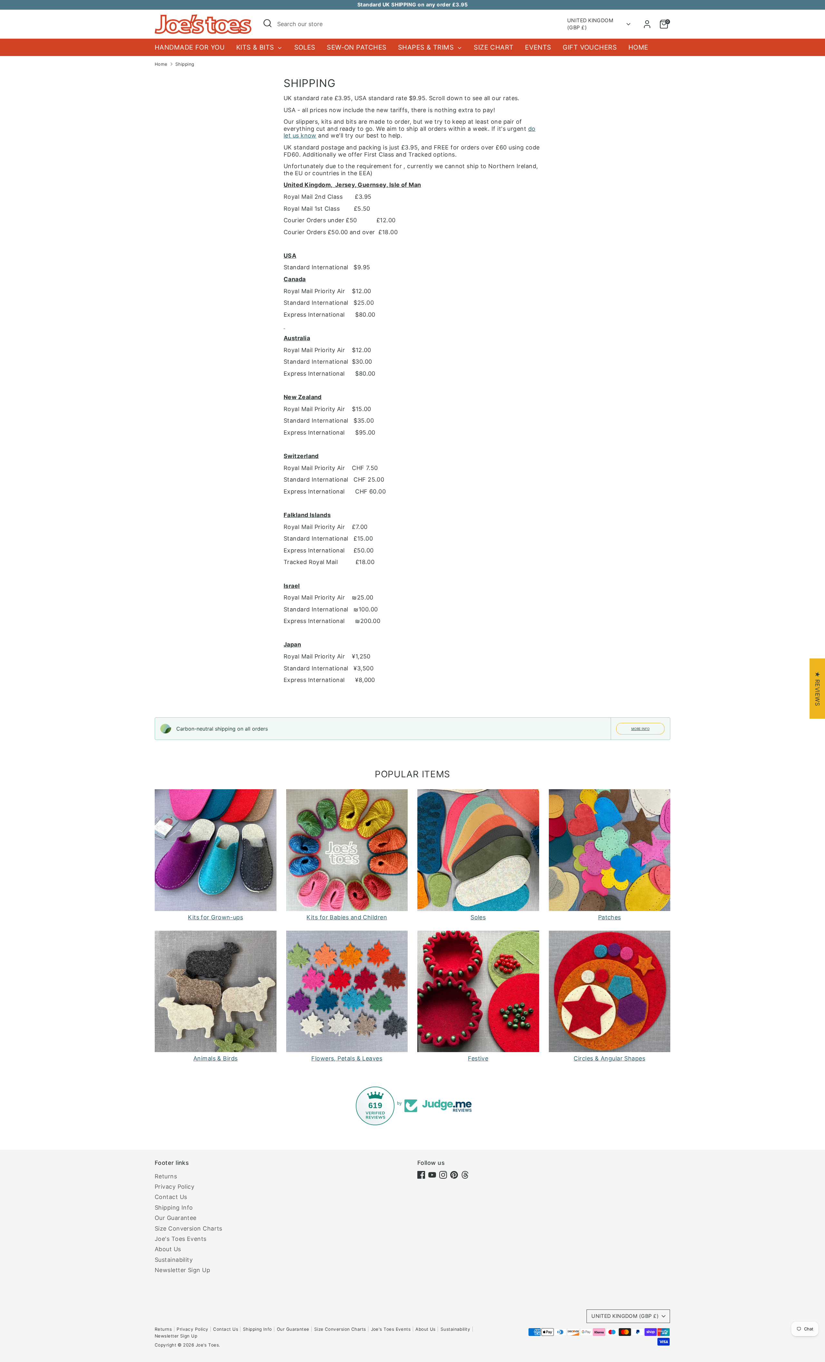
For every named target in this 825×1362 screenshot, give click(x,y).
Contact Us (171, 1197)
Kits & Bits (256, 47)
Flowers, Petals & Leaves (346, 1058)
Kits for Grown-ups (215, 917)
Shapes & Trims (427, 47)
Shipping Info (174, 1207)
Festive (478, 1058)
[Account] (647, 24)
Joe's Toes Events (181, 1238)
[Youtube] (432, 1175)
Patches (609, 917)
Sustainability (174, 1259)
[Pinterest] (454, 1175)
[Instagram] (443, 1175)
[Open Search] (267, 23)
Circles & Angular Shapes (609, 1058)
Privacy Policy (174, 1186)
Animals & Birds (215, 1058)
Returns (166, 1176)
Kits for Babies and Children (346, 917)
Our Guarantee (176, 1217)
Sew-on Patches (356, 47)
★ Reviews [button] (817, 688)
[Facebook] (421, 1175)
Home (638, 47)
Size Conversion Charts (188, 1228)
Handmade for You (190, 47)
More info (640, 729)
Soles (304, 47)
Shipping (184, 64)
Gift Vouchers (590, 47)
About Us (168, 1249)
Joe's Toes (207, 1345)
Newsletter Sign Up (182, 1270)
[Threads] (465, 1175)
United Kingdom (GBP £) (590, 24)
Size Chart (494, 47)
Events (538, 47)
